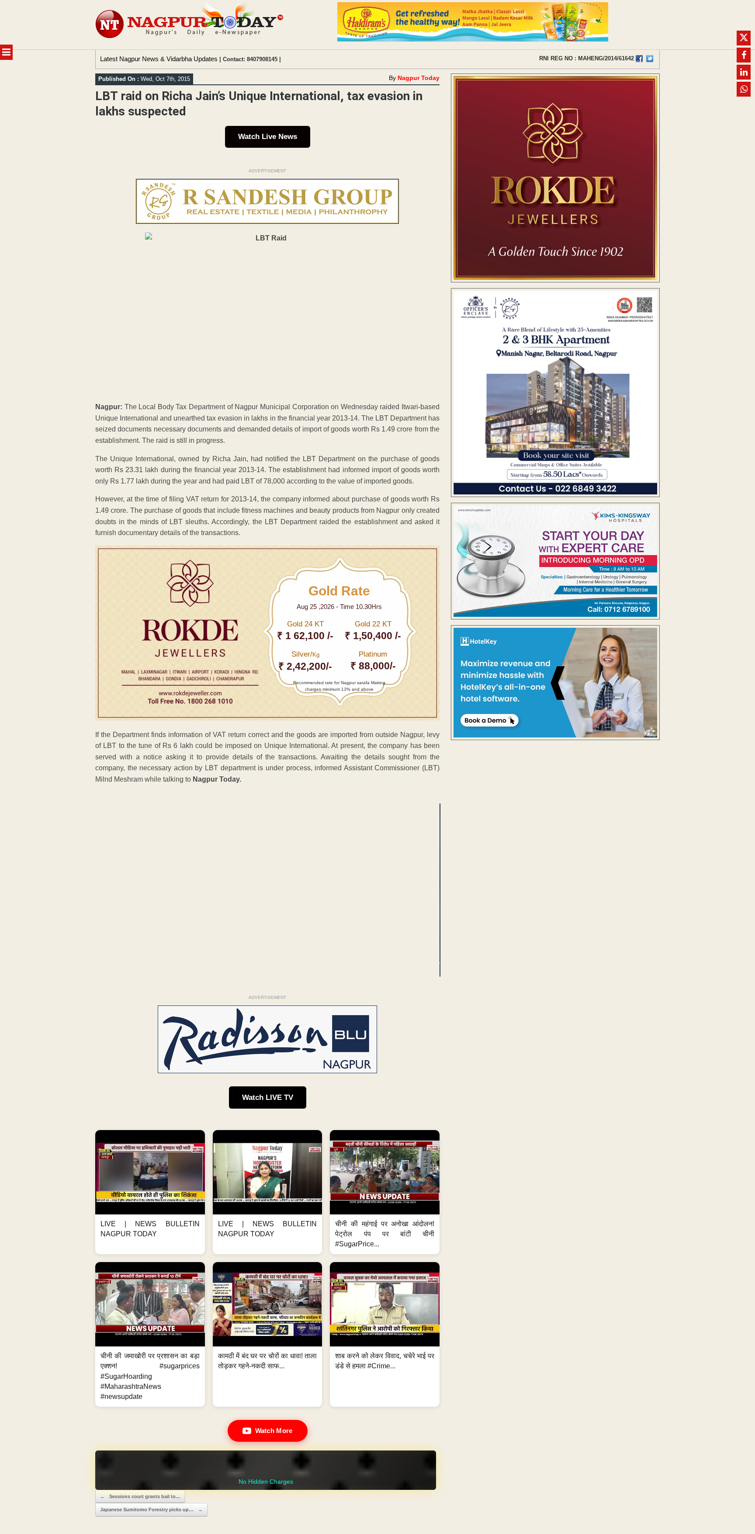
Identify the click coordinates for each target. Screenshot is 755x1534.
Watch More (274, 1430)
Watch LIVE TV (267, 1097)
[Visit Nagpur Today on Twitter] (649, 58)
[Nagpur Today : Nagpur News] (190, 24)
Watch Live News (267, 136)
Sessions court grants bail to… (140, 1496)
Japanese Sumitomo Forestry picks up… (151, 1509)
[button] (150, 1192)
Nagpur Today (419, 77)
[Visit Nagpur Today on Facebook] (639, 58)
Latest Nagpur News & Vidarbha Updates (159, 59)
